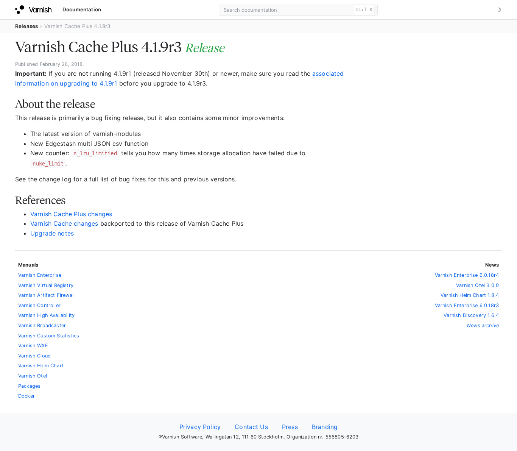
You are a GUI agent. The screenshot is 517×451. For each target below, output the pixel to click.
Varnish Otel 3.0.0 (477, 285)
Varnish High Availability (46, 315)
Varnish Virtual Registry (45, 285)
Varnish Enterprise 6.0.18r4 (467, 275)
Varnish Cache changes (64, 223)
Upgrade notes (52, 233)
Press (290, 427)
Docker (26, 396)
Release (204, 48)
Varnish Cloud (34, 356)
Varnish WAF (33, 345)
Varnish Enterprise (39, 275)
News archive (483, 325)
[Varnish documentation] (33, 9)
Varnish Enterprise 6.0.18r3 (467, 305)
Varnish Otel (32, 376)
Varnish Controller (39, 305)
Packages (29, 386)
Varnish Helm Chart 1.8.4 (470, 295)
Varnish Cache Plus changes (71, 214)
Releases (26, 26)
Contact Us (251, 427)
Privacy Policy (200, 427)
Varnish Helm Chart (41, 365)
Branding (325, 427)
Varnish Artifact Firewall (46, 295)
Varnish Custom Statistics (48, 336)
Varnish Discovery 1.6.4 (471, 315)
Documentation (81, 9)
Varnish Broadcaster (42, 325)
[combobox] (298, 10)
